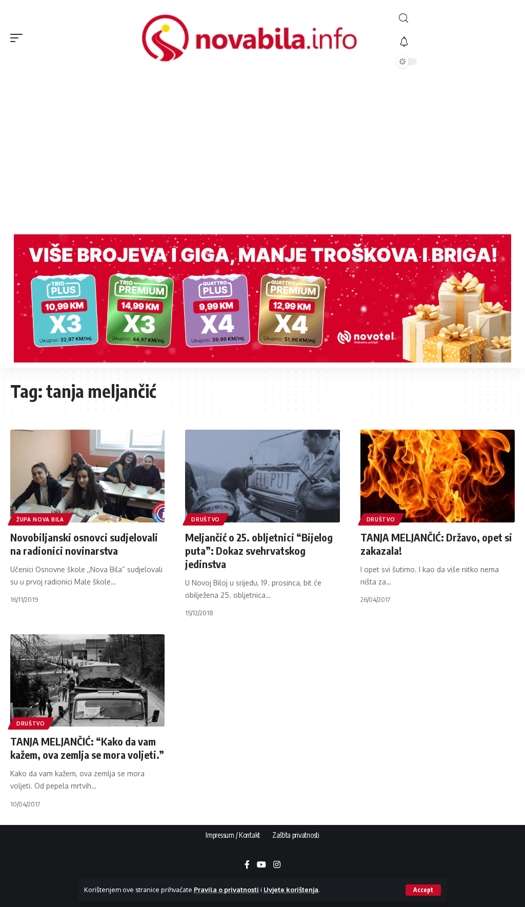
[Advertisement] (262, 152)
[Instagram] (277, 865)
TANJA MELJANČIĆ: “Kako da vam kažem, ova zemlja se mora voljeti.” (87, 748)
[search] (455, 18)
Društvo (205, 519)
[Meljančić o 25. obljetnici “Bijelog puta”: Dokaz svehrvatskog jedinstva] (262, 476)
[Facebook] (247, 865)
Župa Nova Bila (40, 519)
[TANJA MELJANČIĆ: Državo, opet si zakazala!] (437, 476)
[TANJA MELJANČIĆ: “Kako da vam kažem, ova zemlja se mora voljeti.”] (87, 680)
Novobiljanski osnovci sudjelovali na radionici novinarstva (84, 544)
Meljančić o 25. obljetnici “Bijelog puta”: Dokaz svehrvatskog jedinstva (259, 550)
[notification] (455, 42)
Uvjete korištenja (291, 889)
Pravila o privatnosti (226, 889)
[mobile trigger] (19, 38)
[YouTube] (261, 865)
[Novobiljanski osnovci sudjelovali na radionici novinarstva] (87, 476)
